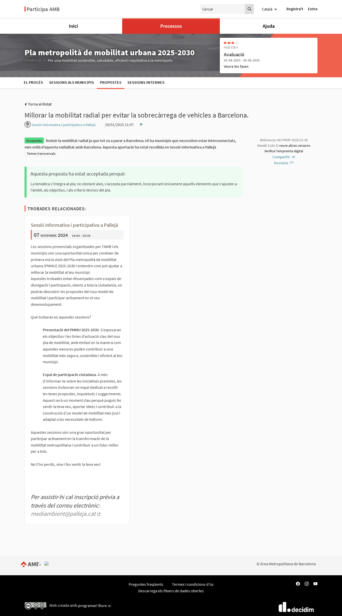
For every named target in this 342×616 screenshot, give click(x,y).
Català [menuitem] (267, 9)
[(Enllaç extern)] (32, 563)
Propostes (110, 82)
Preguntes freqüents (146, 584)
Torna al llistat (39, 104)
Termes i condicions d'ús (193, 584)
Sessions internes (145, 82)
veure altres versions (294, 145)
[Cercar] (249, 9)
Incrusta (281, 163)
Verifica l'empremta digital (283, 151)
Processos (171, 26)
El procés (33, 82)
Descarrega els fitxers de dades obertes (171, 590)
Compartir (281, 157)
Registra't (294, 8)
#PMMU (33, 60)
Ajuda (269, 26)
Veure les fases (236, 66)
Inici (73, 26)
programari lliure (94, 605)
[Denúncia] (141, 124)
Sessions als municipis (71, 82)
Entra (312, 8)
